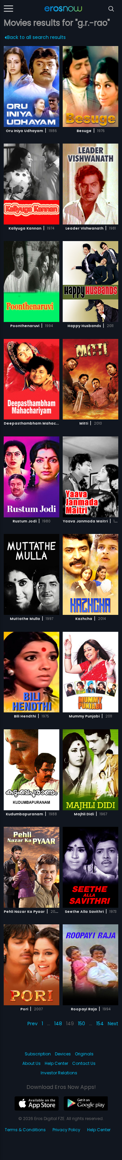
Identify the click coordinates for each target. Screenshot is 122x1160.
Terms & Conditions (25, 1130)
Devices (63, 1054)
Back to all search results (36, 37)
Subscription (38, 1054)
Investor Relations (59, 1073)
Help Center (56, 1063)
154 (100, 1023)
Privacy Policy (66, 1130)
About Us (31, 1063)
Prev (32, 1023)
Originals (84, 1054)
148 (58, 1023)
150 (81, 1023)
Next (113, 1023)
